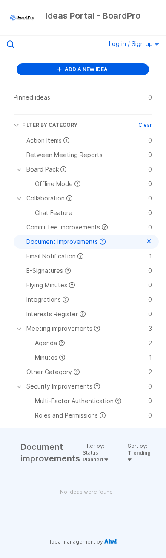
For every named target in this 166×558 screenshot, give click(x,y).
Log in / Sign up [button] (132, 43)
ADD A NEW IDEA (85, 69)
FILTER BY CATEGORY (49, 125)
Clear (145, 125)
